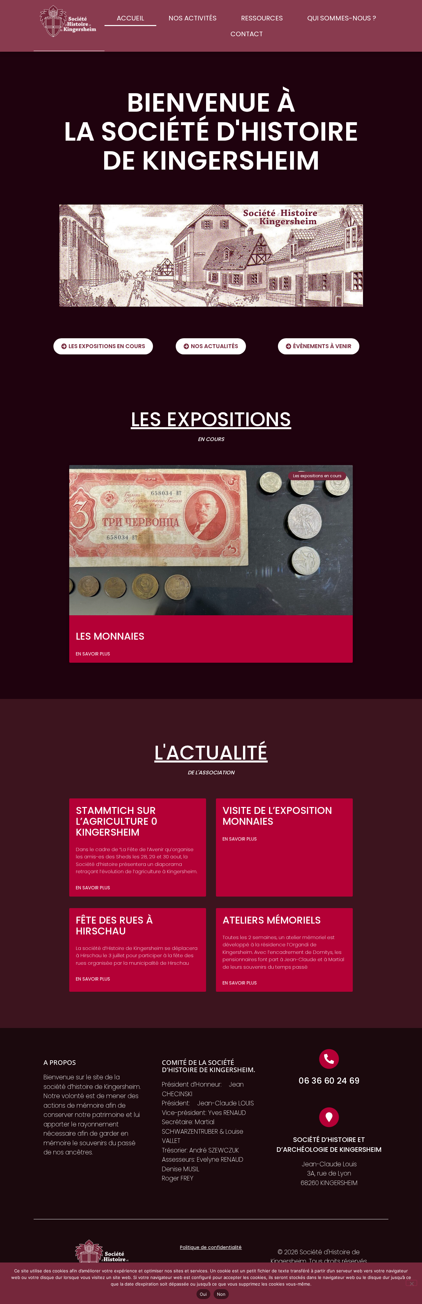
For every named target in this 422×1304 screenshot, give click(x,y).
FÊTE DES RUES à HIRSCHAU (114, 925)
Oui (203, 1294)
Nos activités (192, 18)
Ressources (262, 18)
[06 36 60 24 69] (329, 1059)
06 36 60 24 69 (329, 1081)
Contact (246, 34)
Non (221, 1294)
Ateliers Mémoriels (272, 920)
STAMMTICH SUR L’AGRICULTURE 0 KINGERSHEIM (116, 821)
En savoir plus (93, 654)
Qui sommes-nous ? (341, 18)
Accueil (130, 18)
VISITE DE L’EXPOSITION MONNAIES (277, 815)
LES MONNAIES (110, 636)
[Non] (411, 1283)
